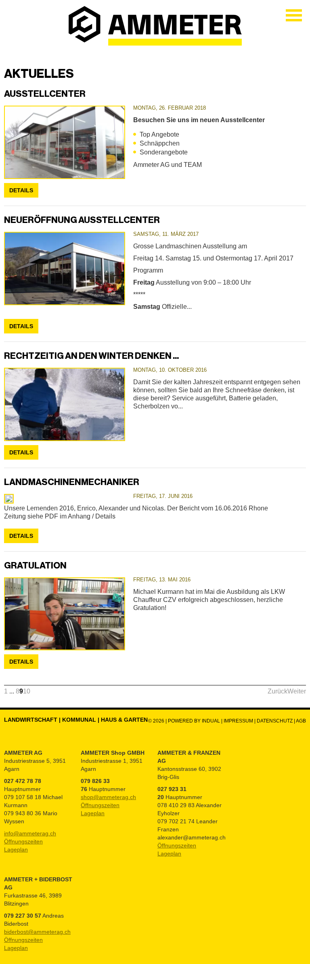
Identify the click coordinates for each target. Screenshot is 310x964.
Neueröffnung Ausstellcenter (82, 219)
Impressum (238, 721)
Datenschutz (275, 721)
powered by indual (194, 721)
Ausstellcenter (45, 93)
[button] (6, 691)
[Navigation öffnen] (294, 15)
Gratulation (35, 565)
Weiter (296, 691)
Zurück (277, 691)
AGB (301, 721)
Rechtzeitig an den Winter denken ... (91, 355)
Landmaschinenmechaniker (71, 482)
